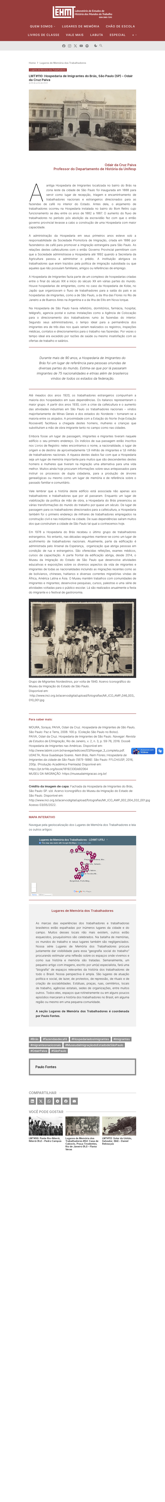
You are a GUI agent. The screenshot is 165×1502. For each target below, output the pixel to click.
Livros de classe (43, 35)
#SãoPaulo (58, 1051)
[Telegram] (57, 1101)
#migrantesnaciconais (45, 1045)
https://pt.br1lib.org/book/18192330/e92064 (58, 769)
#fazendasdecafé (55, 1039)
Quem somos (41, 26)
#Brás (34, 1039)
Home (32, 62)
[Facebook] (65, 1101)
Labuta (96, 35)
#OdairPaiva (38, 1051)
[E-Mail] (74, 1101)
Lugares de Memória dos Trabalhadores (63, 62)
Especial (118, 35)
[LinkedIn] (32, 1101)
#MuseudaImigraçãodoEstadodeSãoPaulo (94, 1045)
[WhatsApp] (49, 1101)
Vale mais (75, 35)
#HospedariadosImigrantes (90, 1039)
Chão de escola (120, 26)
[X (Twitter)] (40, 1101)
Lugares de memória (80, 26)
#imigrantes (121, 1039)
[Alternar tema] (96, 46)
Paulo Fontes (50, 1016)
